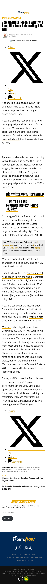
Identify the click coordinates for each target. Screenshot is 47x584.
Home (14, 554)
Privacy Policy (36, 557)
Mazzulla (6, 327)
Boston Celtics (20, 467)
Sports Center (34, 469)
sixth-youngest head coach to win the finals (22, 274)
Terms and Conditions (25, 560)
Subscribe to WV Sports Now (18, 557)
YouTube (14, 248)
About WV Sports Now (27, 554)
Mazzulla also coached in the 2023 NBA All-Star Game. (23, 318)
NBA (15, 469)
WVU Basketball (21, 471)
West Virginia (8, 471)
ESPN (30, 467)
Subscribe (7, 518)
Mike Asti (13, 36)
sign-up (37, 248)
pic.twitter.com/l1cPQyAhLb (25, 194)
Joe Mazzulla (7, 469)
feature (37, 467)
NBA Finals (23, 469)
